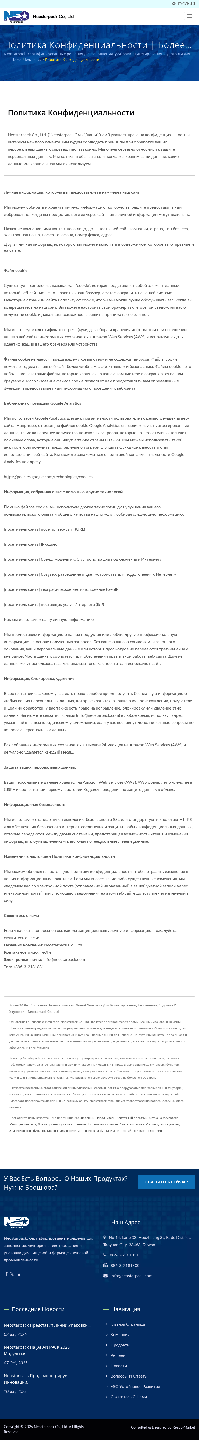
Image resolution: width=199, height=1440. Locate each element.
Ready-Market (184, 1427)
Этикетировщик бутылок (27, 1130)
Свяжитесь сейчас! (166, 1182)
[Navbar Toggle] (189, 16)
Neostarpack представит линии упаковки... (47, 1325)
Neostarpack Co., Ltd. (51, 1427)
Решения (119, 1355)
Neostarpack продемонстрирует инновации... (36, 1379)
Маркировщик (83, 1117)
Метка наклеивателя (163, 1117)
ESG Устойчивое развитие (135, 1387)
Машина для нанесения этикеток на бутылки (79, 1130)
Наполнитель (105, 1117)
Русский (186, 4)
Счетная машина (132, 1124)
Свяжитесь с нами (129, 1397)
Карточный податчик (132, 1117)
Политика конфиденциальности (72, 60)
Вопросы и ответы (129, 1376)
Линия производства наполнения (62, 1124)
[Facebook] (6, 1274)
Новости (119, 1366)
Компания (33, 60)
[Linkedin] (18, 1274)
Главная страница (128, 1324)
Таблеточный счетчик (102, 1124)
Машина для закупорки (162, 1124)
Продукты (120, 1345)
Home (16, 60)
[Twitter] (12, 1274)
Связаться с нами (149, 1130)
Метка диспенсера (22, 1124)
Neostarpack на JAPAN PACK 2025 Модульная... (37, 1350)
